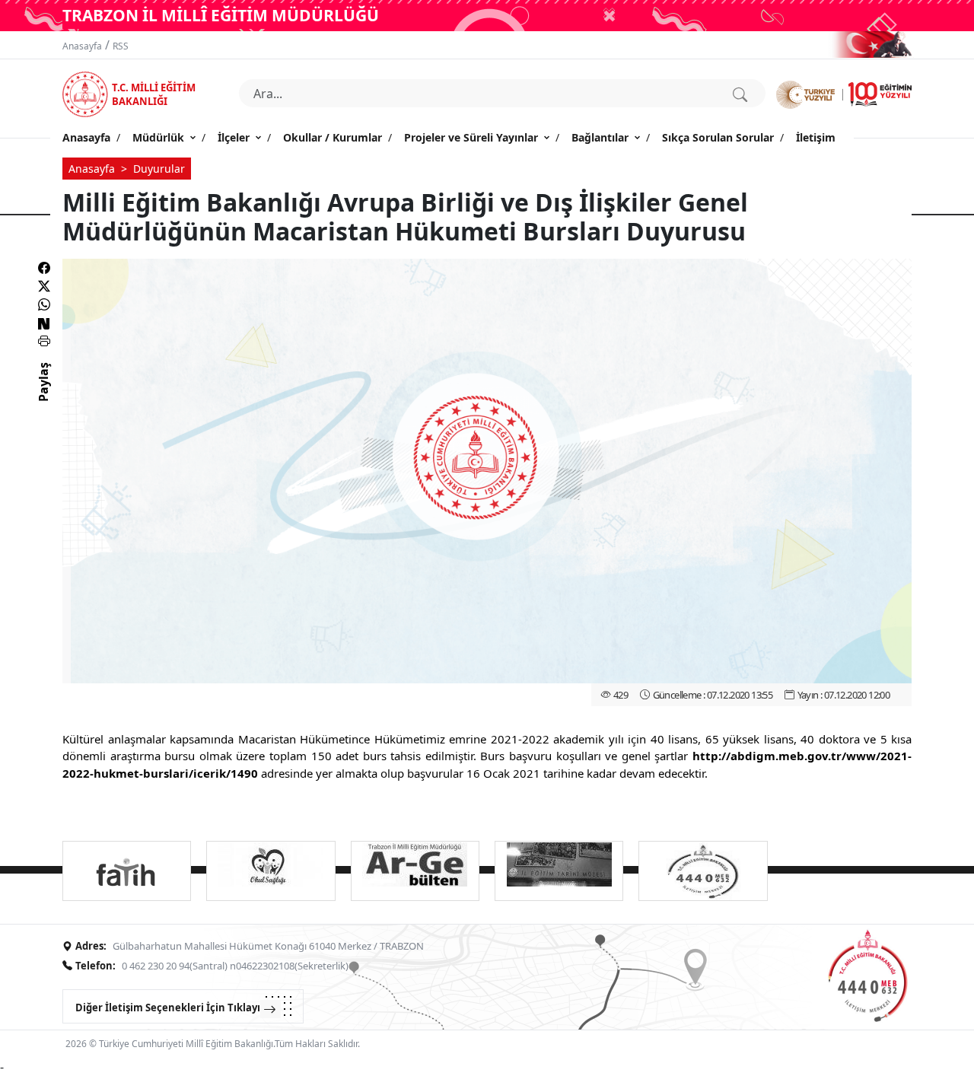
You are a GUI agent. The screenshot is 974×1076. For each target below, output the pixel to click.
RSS (121, 46)
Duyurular (159, 168)
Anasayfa (82, 46)
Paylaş (43, 396)
